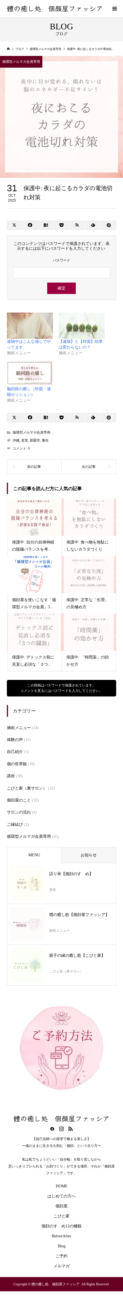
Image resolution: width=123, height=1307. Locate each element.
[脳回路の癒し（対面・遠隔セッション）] (30, 373)
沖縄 (16, 440)
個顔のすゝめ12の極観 (61, 1226)
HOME (62, 1186)
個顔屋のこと (19, 800)
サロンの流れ (19, 812)
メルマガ (61, 1266)
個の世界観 (17, 764)
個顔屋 (61, 1206)
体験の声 (15, 740)
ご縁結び (15, 824)
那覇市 (35, 440)
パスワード (61, 260)
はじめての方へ (61, 1196)
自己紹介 (15, 752)
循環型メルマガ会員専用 (21, 62)
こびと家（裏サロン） (27, 788)
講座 (11, 776)
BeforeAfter (61, 1236)
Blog (62, 1246)
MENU (34, 855)
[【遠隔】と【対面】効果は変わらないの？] (82, 326)
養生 (45, 440)
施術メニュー (19, 728)
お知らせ (89, 855)
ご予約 (61, 1256)
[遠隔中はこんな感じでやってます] (30, 326)
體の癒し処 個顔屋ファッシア (55, 8)
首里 (24, 440)
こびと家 (61, 1216)
